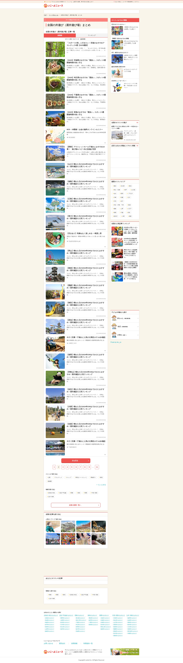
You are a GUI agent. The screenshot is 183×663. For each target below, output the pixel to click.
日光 (115, 201)
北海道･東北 (73, 594)
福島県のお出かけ (49, 631)
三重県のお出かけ (93, 622)
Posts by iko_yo (116, 342)
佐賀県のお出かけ (132, 620)
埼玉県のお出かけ (80, 624)
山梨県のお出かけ (65, 620)
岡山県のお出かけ (118, 620)
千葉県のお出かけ (80, 622)
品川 (122, 201)
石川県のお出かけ (65, 624)
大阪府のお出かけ (105, 618)
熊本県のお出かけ (132, 624)
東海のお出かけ (92, 615)
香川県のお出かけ (118, 633)
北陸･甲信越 (84, 594)
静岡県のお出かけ (93, 624)
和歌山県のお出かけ (106, 627)
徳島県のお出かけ (118, 635)
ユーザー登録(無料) (128, 1)
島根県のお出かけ (118, 627)
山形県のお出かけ (49, 629)
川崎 (115, 197)
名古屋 (122, 186)
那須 (130, 186)
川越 (122, 212)
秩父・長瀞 (117, 190)
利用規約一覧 (88, 643)
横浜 (115, 186)
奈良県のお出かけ (105, 624)
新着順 (60, 35)
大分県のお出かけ (132, 627)
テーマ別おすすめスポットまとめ (76, 20)
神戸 (125, 190)
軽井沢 (116, 216)
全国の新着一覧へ (75, 505)
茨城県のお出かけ (80, 631)
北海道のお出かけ (49, 618)
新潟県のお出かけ (65, 622)
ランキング (92, 35)
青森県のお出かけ (49, 622)
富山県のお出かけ (65, 627)
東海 (64, 594)
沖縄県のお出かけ (132, 633)
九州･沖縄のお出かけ (132, 615)
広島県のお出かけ (118, 618)
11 (97, 467)
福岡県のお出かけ (132, 618)
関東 (50, 594)
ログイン (137, 1)
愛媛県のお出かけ (118, 629)
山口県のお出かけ (118, 622)
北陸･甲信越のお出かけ (66, 615)
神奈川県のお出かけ (81, 620)
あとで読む (118, 1)
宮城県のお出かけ (49, 620)
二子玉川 (130, 193)
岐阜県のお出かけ (93, 620)
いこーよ (48, 1)
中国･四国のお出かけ (118, 615)
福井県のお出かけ (65, 629)
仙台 (115, 193)
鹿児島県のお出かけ (133, 631)
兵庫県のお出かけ (105, 622)
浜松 (129, 212)
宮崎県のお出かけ (132, 629)
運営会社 (62, 643)
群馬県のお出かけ (80, 627)
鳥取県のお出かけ (118, 624)
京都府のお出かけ (105, 620)
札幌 (122, 197)
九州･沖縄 (52, 598)
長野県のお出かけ (65, 618)
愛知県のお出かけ (93, 618)
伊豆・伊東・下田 (119, 205)
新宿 (122, 193)
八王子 (129, 208)
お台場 (133, 190)
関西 (57, 594)
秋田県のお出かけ (49, 627)
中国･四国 (95, 594)
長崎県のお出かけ (132, 622)
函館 (130, 216)
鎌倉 (115, 208)
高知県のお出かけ (118, 631)
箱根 (115, 212)
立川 (129, 197)
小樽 (123, 216)
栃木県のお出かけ (80, 629)
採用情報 (74, 643)
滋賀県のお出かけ (105, 629)
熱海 (129, 205)
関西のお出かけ (104, 615)
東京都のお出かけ (80, 618)
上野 (122, 208)
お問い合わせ (48, 643)
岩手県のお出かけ (49, 624)
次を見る (75, 460)
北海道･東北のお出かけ (51, 615)
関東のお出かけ (79, 615)
